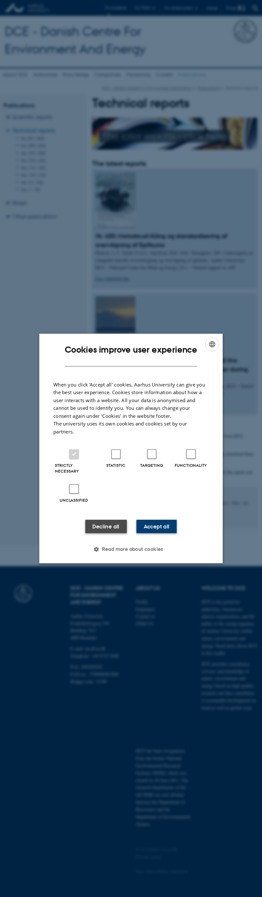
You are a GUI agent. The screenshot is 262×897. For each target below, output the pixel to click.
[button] (131, 549)
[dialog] (131, 448)
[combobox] (212, 344)
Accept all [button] (157, 526)
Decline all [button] (105, 526)
